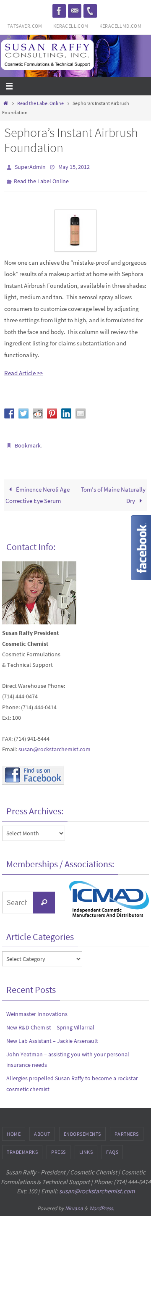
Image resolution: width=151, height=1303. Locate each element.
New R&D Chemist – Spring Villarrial (50, 1021)
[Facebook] (59, 11)
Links (86, 1146)
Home (14, 1128)
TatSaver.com (25, 26)
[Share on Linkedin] (66, 409)
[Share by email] (81, 409)
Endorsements (82, 1128)
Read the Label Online (40, 103)
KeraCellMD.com (120, 26)
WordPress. (101, 1202)
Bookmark (28, 441)
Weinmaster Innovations (37, 1008)
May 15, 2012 (74, 166)
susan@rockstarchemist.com (54, 744)
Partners (127, 1128)
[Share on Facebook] (9, 409)
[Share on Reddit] (38, 409)
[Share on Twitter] (23, 409)
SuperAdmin (30, 166)
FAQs (112, 1146)
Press (58, 1146)
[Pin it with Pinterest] (52, 409)
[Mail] (74, 11)
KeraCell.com (71, 26)
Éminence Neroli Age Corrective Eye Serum (37, 489)
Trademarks (22, 1146)
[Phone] (90, 11)
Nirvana (74, 1202)
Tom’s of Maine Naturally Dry (113, 489)
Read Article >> (23, 369)
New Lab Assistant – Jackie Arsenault (52, 1035)
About (42, 1128)
